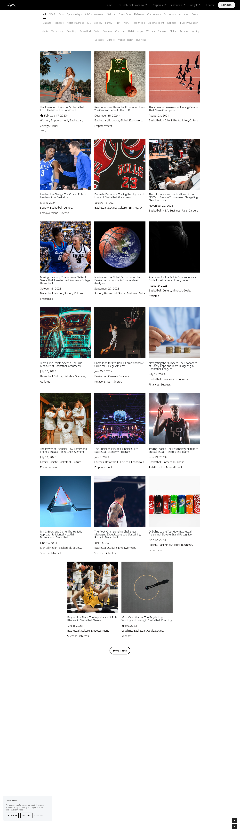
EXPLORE (226, 5)
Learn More (18, 809)
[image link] (11, 4)
